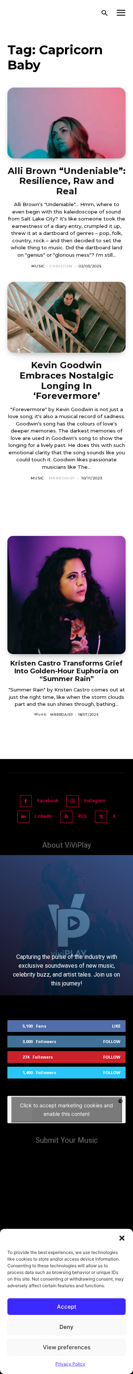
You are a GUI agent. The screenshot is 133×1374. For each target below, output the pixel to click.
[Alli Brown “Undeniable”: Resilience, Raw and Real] (66, 123)
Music (38, 266)
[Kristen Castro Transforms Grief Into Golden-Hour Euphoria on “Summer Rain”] (66, 595)
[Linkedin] (23, 817)
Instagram (94, 800)
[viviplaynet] (42, 13)
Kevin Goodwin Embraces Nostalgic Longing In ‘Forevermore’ (66, 380)
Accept (66, 1306)
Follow (111, 1041)
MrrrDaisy (62, 478)
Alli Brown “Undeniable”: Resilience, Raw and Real (67, 180)
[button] (122, 1238)
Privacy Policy (70, 1364)
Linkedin (43, 816)
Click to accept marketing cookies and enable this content (66, 1109)
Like (116, 1026)
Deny (66, 1326)
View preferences (67, 1347)
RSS (82, 816)
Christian (61, 266)
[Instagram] (72, 801)
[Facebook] (26, 801)
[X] (101, 817)
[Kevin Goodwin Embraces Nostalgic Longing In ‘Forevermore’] (66, 317)
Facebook (47, 800)
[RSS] (67, 817)
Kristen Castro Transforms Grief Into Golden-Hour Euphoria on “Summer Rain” (66, 671)
